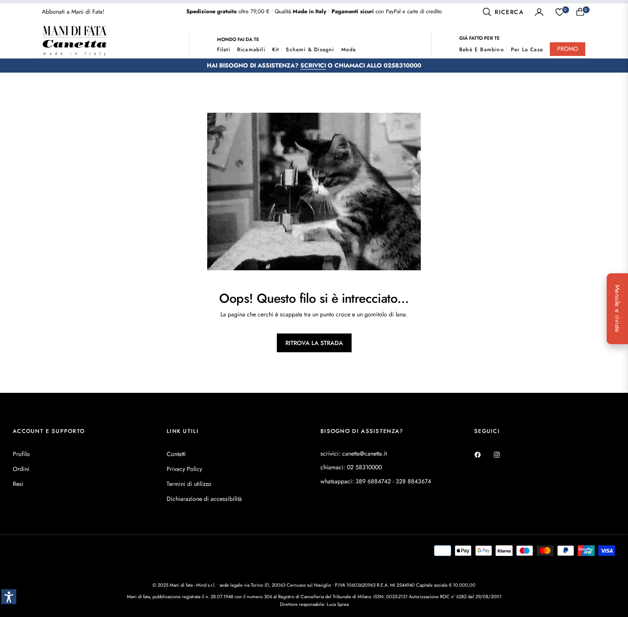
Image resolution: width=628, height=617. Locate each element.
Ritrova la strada (314, 343)
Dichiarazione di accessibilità (204, 498)
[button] (503, 11)
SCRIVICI (313, 65)
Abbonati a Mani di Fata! (73, 11)
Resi (18, 484)
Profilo (21, 454)
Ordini (21, 469)
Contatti (176, 454)
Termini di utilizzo (189, 484)
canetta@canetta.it (364, 453)
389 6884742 (373, 481)
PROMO (567, 48)
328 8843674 (413, 481)
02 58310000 (364, 467)
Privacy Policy (184, 469)
